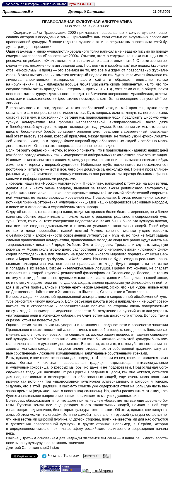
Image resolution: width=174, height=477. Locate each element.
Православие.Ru (17, 12)
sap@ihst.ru (49, 448)
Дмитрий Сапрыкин (87, 12)
